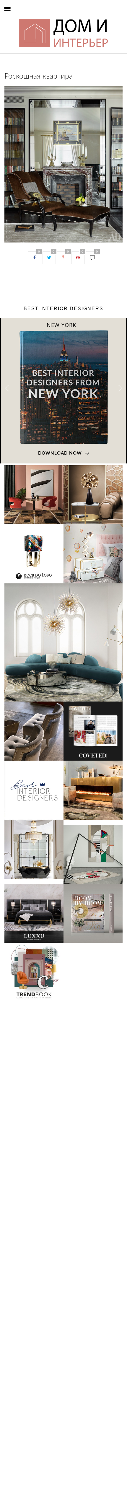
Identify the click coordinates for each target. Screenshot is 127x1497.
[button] (120, 388)
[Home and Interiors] (18, 18)
